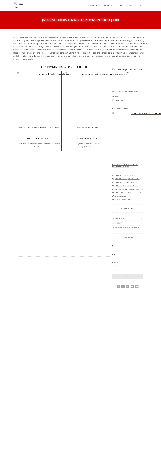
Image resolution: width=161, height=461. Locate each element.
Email (114, 254)
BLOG (142, 5)
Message (115, 262)
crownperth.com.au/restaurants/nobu (38, 138)
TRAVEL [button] (119, 5)
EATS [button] (131, 5)
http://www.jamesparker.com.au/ (87, 138)
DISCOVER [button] (105, 5)
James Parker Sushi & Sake (87, 127)
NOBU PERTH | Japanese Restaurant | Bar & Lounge (38, 127)
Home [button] (92, 5)
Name (114, 246)
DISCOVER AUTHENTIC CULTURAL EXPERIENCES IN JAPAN (125, 166)
